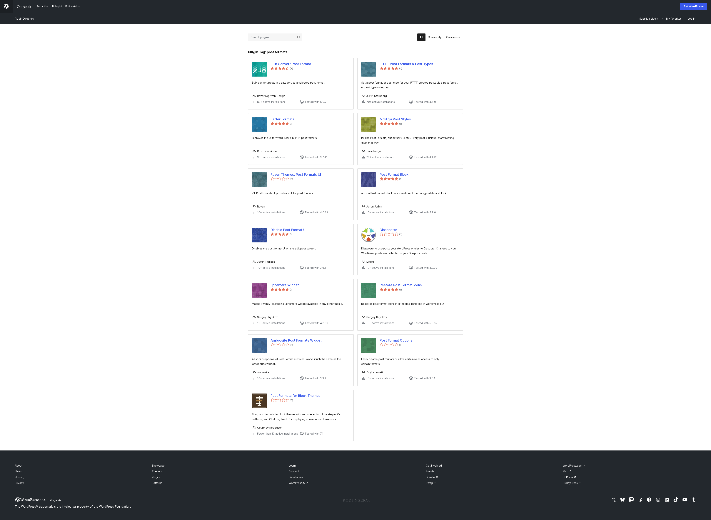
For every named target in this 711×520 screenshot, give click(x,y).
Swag (431, 482)
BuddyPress (572, 482)
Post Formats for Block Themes (296, 396)
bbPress (569, 477)
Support (294, 471)
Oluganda (55, 500)
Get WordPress (693, 6)
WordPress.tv (298, 482)
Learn (292, 465)
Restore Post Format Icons (401, 285)
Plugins (156, 477)
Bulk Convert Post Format (291, 64)
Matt (567, 471)
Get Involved (434, 465)
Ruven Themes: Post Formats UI (296, 174)
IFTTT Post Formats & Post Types (406, 64)
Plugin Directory (24, 18)
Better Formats (282, 119)
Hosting (19, 477)
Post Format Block (394, 174)
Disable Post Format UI (288, 230)
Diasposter (388, 230)
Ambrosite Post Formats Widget (296, 340)
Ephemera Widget (285, 285)
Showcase (158, 465)
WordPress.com (574, 465)
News (18, 471)
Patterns (157, 482)
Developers (296, 477)
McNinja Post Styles (395, 119)
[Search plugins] (298, 37)
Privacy (19, 482)
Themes (157, 471)
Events (430, 471)
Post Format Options (396, 340)
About (18, 465)
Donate (432, 477)
